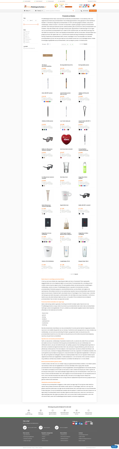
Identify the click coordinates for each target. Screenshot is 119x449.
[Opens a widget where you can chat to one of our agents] (114, 446)
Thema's (43, 436)
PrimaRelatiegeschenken (83, 434)
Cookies (36, 447)
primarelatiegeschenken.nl (91, 447)
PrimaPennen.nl (64, 434)
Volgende (85, 44)
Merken (43, 438)
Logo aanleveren (27, 434)
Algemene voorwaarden (27, 447)
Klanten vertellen (82, 440)
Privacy (33, 447)
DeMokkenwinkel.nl (64, 438)
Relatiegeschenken (45, 434)
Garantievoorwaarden (28, 438)
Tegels (48, 44)
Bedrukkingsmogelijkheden (29, 436)
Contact (94, 1)
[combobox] (59, 10)
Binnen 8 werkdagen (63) (30, 48)
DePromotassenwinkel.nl (65, 436)
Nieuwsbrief (90, 1)
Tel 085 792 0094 (82, 436)
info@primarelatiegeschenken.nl (85, 438)
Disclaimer (40, 447)
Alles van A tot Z (45, 440)
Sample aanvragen (27, 440)
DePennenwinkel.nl (64, 440)
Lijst (50, 44)
